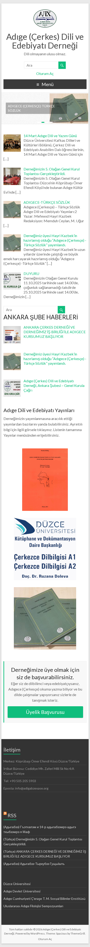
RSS (12, 815)
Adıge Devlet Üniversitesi (21, 891)
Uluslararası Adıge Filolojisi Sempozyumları (33, 906)
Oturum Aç (45, 73)
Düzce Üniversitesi (16, 884)
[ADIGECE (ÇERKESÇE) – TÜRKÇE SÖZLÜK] (45, 589)
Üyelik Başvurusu (45, 712)
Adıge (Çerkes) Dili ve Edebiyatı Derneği (45, 40)
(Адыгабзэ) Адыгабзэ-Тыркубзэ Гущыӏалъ (34, 864)
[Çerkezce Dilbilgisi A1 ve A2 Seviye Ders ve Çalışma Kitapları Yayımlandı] (45, 520)
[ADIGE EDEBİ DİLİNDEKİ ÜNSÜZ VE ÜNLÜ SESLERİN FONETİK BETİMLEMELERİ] (45, 450)
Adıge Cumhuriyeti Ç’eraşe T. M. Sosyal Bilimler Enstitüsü (44, 899)
